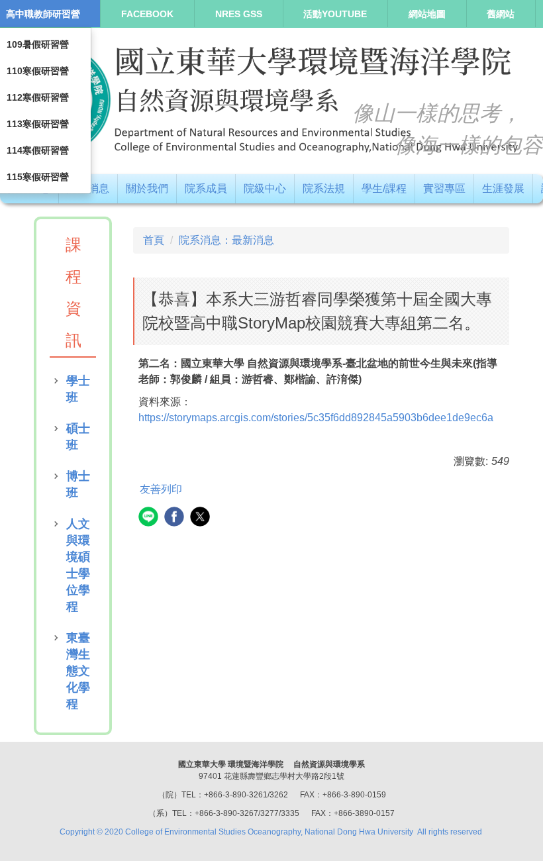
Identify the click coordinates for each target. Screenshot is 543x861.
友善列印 (161, 489)
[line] (150, 518)
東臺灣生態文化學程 (78, 671)
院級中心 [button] (265, 188)
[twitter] (201, 518)
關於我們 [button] (147, 188)
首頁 (153, 240)
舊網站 (501, 14)
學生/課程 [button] (384, 188)
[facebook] (175, 518)
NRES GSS (238, 14)
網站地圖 (427, 14)
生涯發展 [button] (503, 188)
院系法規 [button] (324, 188)
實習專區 (444, 188)
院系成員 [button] (206, 188)
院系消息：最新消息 (226, 240)
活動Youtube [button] (335, 14)
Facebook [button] (147, 14)
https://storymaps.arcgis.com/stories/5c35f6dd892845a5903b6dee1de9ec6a (315, 417)
